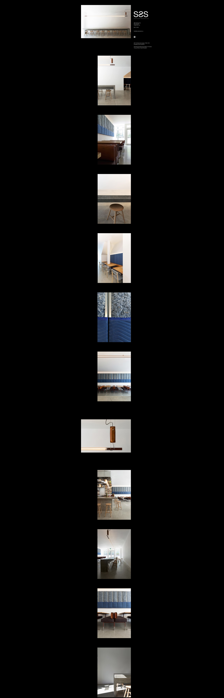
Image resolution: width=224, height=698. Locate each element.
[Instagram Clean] (134, 37)
